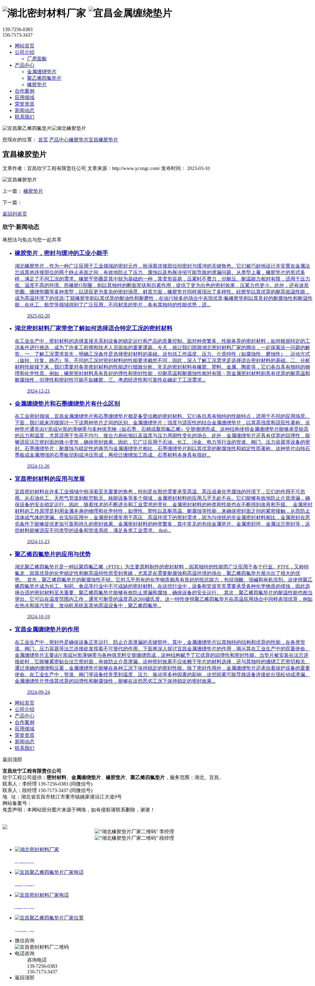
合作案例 (24, 91)
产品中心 (24, 65)
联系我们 (24, 116)
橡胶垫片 (37, 84)
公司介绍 (24, 52)
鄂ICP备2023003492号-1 (57, 803)
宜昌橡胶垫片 (103, 139)
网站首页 (24, 45)
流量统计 (115, 803)
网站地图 (94, 803)
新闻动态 (24, 110)
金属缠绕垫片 (42, 71)
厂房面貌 (37, 58)
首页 (43, 139)
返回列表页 (14, 213)
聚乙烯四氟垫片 (44, 78)
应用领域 (24, 97)
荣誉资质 (24, 104)
